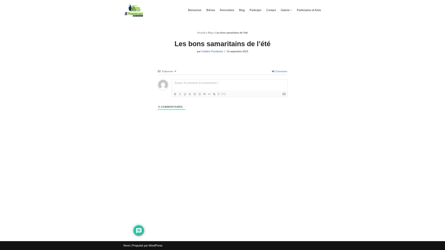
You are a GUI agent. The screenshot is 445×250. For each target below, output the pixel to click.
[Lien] (214, 94)
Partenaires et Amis (309, 10)
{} (218, 94)
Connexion (281, 71)
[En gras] (175, 94)
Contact (271, 10)
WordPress (155, 245)
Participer (255, 10)
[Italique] (180, 94)
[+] (223, 94)
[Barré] (189, 94)
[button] (291, 10)
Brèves (210, 10)
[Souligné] (185, 94)
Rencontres (227, 10)
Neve (126, 245)
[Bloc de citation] (204, 94)
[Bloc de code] (209, 94)
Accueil (201, 32)
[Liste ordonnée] (194, 94)
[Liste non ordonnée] (199, 94)
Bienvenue (194, 10)
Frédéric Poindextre (212, 51)
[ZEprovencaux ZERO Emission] (133, 10)
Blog (242, 10)
